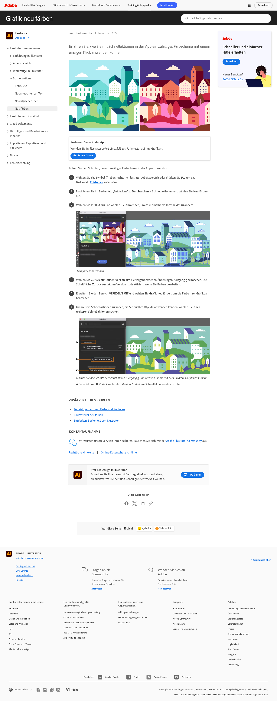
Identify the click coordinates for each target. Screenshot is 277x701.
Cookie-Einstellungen (256, 689)
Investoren (232, 639)
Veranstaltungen (235, 624)
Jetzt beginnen (164, 588)
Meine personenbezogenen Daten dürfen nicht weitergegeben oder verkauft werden (213, 694)
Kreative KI (14, 608)
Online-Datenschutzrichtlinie (119, 452)
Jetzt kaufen (167, 5)
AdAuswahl (263, 694)
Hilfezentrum (179, 608)
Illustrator (21, 33)
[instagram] (45, 690)
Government (124, 622)
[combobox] (226, 18)
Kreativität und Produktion (76, 627)
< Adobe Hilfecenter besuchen (29, 558)
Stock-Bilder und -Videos (20, 644)
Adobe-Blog (233, 664)
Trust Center (233, 649)
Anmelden (263, 5)
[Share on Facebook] (126, 505)
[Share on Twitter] (134, 505)
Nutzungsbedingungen (233, 689)
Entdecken (96, 182)
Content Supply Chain (73, 617)
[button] (250, 5)
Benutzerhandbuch (24, 575)
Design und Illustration (19, 618)
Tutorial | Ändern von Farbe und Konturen (99, 409)
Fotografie (13, 613)
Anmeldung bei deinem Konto (241, 608)
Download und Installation (185, 613)
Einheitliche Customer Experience (79, 622)
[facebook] (38, 690)
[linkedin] (58, 690)
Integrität (232, 654)
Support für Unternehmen (185, 629)
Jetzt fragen (97, 588)
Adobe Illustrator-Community (184, 441)
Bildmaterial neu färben (88, 415)
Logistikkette (234, 644)
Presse (231, 629)
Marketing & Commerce (105, 5)
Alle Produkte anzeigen (19, 649)
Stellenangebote (235, 618)
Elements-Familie (17, 639)
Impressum (201, 689)
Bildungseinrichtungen (128, 612)
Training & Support (138, 5)
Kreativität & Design (32, 5)
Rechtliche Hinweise (81, 452)
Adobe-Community (182, 618)
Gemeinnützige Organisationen (132, 617)
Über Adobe (233, 613)
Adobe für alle (234, 659)
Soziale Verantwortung (238, 634)
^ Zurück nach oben (261, 560)
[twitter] (52, 690)
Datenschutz (215, 689)
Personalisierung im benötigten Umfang (82, 612)
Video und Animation (18, 624)
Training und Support (25, 566)
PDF (11, 629)
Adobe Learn (179, 624)
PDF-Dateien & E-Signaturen (67, 5)
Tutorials (20, 580)
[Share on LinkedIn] (142, 505)
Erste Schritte (22, 571)
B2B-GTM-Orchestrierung (75, 632)
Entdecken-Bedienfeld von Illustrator (96, 420)
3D (10, 634)
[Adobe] (10, 5)
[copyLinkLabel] (150, 505)
